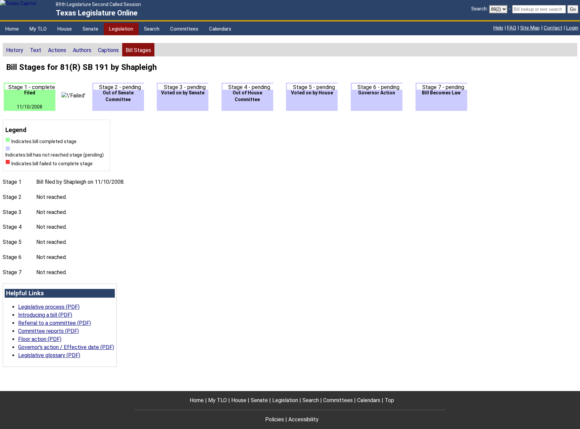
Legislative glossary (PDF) (49, 355)
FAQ (511, 28)
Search (151, 29)
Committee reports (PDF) (48, 331)
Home (12, 29)
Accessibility (303, 419)
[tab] (15, 49)
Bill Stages (138, 50)
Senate (90, 29)
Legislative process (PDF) (49, 307)
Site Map (530, 28)
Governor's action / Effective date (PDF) (66, 347)
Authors (82, 50)
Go (573, 9)
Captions (108, 50)
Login (572, 28)
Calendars (220, 29)
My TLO (38, 29)
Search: (479, 9)
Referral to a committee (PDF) (54, 323)
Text (35, 50)
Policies (274, 419)
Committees (184, 29)
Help (498, 28)
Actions (57, 50)
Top (389, 400)
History (14, 50)
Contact (553, 28)
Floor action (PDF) (39, 339)
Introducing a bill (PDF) (45, 315)
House (64, 29)
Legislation (121, 29)
